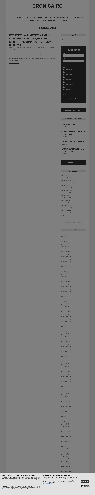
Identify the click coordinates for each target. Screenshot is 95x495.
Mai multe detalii (30, 480)
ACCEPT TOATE (84, 481)
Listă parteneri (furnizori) (47, 483)
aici (2, 488)
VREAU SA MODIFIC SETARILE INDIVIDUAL (84, 486)
